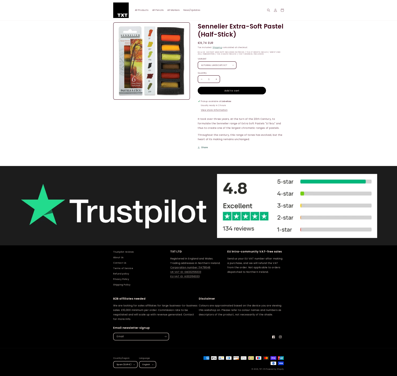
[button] (268, 10)
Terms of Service (123, 268)
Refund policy (121, 273)
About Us (118, 257)
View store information (214, 110)
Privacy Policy (121, 279)
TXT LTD (262, 369)
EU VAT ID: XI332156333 (185, 276)
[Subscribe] (165, 336)
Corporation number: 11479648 (190, 267)
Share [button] (204, 147)
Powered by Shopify (275, 369)
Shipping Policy (122, 284)
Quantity (202, 72)
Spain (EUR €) (124, 364)
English (146, 364)
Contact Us (119, 262)
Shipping (217, 47)
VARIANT (202, 58)
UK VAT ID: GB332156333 (185, 272)
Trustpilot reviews (123, 251)
